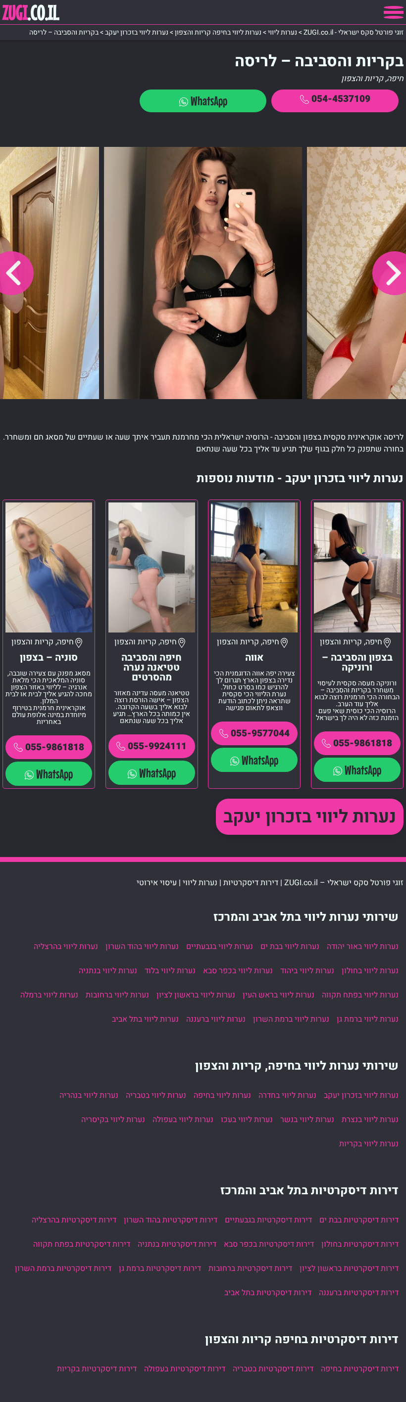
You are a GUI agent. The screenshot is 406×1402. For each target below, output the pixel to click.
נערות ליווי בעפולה (182, 1120)
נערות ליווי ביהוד (307, 971)
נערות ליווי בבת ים (289, 946)
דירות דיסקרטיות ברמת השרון (63, 1268)
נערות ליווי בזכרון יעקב (309, 817)
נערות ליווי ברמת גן (368, 1019)
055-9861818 (362, 743)
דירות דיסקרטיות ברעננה (359, 1293)
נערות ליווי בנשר (307, 1120)
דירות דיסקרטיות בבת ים (359, 1220)
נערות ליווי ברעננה (216, 1019)
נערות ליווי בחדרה (287, 1095)
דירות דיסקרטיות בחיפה (360, 1369)
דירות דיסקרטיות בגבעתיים (268, 1220)
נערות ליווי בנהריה (88, 1095)
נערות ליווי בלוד (170, 971)
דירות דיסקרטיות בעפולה (184, 1369)
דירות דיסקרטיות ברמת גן (160, 1268)
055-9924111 (157, 746)
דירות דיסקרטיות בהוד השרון (170, 1220)
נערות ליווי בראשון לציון (195, 995)
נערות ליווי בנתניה (108, 971)
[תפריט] (393, 12)
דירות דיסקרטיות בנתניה (177, 1244)
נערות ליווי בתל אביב (145, 1019)
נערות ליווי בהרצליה (66, 946)
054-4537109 (340, 99)
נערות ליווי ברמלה (49, 995)
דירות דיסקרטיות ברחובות (250, 1268)
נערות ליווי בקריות (369, 1144)
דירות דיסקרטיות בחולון (360, 1244)
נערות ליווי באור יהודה (363, 946)
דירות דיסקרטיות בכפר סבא (269, 1244)
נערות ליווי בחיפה (222, 1095)
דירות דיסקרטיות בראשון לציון (349, 1268)
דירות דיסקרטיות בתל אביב (267, 1293)
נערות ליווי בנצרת (370, 1120)
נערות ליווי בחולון (370, 971)
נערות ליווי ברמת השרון (291, 1019)
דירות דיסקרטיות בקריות (97, 1369)
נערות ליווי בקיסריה (113, 1120)
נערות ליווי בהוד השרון (142, 946)
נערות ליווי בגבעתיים (219, 946)
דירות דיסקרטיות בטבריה (273, 1369)
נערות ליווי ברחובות (117, 995)
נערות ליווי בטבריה (156, 1095)
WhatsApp (209, 100)
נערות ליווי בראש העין (278, 995)
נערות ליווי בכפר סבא (238, 971)
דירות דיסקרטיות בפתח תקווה (81, 1244)
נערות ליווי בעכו (247, 1120)
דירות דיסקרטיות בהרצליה (74, 1220)
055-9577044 (260, 733)
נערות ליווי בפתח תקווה (360, 995)
